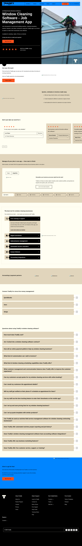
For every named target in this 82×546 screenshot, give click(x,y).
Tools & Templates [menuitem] (69, 499)
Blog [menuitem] (66, 504)
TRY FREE (65, 3)
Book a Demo (8, 80)
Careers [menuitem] (17, 504)
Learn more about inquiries (43, 186)
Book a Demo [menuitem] (35, 504)
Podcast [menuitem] (66, 501)
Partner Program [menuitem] (19, 501)
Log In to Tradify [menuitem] (35, 499)
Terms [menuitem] (16, 509)
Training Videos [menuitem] (35, 512)
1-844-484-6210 (76, 3)
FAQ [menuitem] (33, 514)
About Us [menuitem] (17, 499)
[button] (3, 147)
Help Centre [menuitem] (34, 509)
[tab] (8, 194)
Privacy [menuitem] (17, 507)
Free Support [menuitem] (35, 507)
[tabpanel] (41, 180)
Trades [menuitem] (49, 501)
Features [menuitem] (50, 499)
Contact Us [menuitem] (34, 501)
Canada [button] (4, 520)
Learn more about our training (18, 229)
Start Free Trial (8, 41)
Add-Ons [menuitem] (50, 504)
